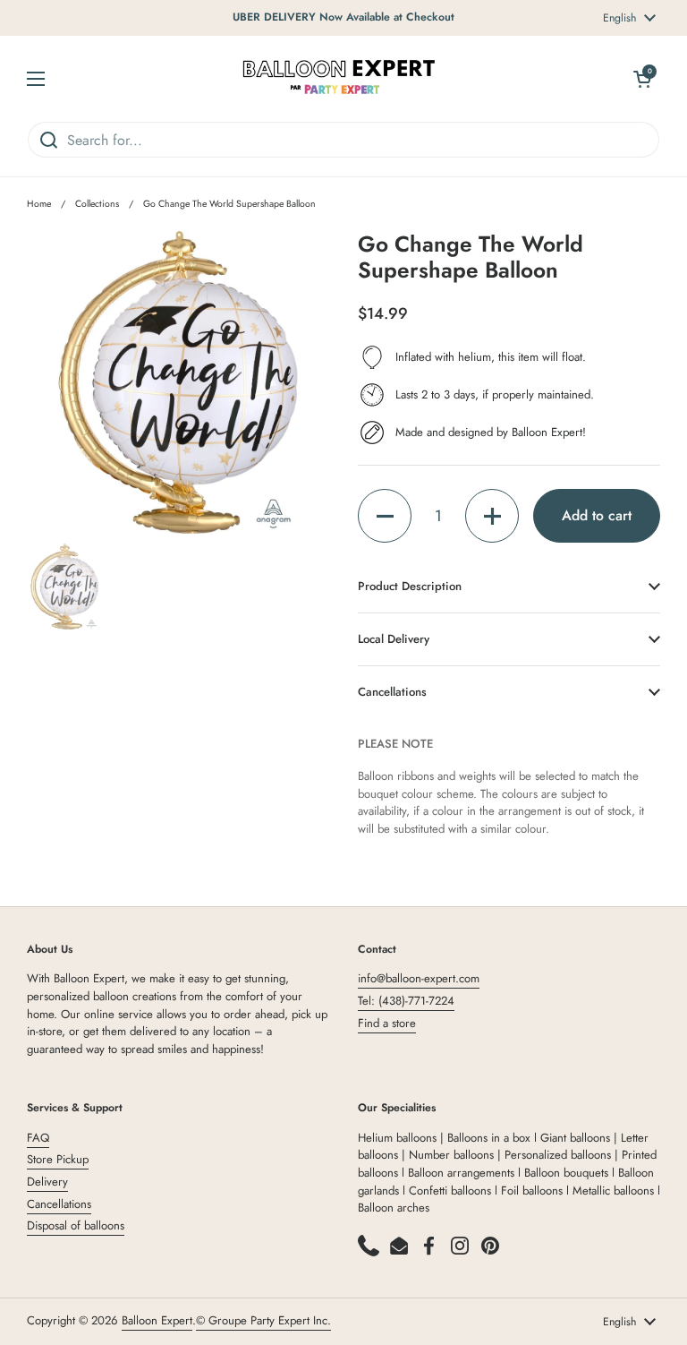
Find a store (387, 1023)
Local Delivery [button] (393, 638)
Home (39, 203)
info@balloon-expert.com (418, 978)
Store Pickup (58, 1159)
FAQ (38, 1137)
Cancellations (59, 1203)
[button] (384, 516)
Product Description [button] (410, 586)
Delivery (47, 1181)
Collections (97, 203)
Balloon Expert (157, 1320)
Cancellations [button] (392, 691)
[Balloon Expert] (339, 78)
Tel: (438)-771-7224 (406, 1000)
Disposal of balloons (75, 1225)
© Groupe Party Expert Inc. (263, 1320)
